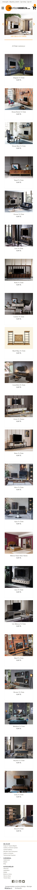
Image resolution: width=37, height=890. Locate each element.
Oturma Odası (7, 876)
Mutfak (5, 872)
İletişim (5, 862)
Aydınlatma (6, 870)
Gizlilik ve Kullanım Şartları (10, 847)
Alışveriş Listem (14, 2)
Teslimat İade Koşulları (9, 855)
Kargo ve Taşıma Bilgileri (10, 846)
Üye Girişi (23, 2)
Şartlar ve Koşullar (8, 853)
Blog (4, 863)
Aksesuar (5, 868)
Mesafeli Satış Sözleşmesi (10, 851)
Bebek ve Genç (7, 874)
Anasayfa (5, 2)
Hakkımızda (6, 860)
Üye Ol (29, 2)
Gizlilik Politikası (7, 849)
